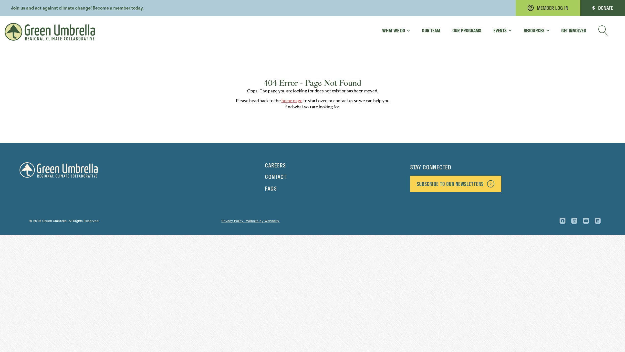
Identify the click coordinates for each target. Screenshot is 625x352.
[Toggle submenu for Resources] (546, 31)
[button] (603, 30)
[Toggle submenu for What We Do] (406, 31)
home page (291, 100)
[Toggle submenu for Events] (508, 31)
